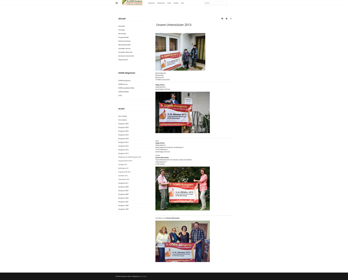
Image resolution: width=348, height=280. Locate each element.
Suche (169, 3)
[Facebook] (222, 18)
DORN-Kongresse (124, 81)
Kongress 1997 (123, 209)
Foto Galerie (122, 120)
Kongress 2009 (123, 187)
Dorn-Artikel (122, 116)
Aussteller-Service (124, 48)
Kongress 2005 (123, 194)
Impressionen (123, 60)
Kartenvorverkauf (124, 41)
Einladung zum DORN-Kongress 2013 (129, 157)
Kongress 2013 (123, 153)
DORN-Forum (123, 84)
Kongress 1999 (123, 205)
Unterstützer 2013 (123, 179)
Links (182, 3)
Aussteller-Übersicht (125, 52)
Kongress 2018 (123, 139)
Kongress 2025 (123, 124)
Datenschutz (161, 3)
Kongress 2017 (123, 142)
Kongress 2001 (123, 202)
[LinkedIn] (226, 18)
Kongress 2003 (123, 198)
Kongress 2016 (123, 146)
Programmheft (123, 37)
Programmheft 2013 (124, 172)
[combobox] (215, 3)
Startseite (121, 26)
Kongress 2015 (123, 150)
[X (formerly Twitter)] (230, 18)
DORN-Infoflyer (123, 92)
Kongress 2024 (123, 127)
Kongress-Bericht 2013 (125, 161)
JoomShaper (143, 276)
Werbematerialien (124, 45)
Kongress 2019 (123, 135)
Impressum (151, 3)
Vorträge (121, 30)
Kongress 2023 (123, 131)
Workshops (122, 34)
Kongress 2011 (123, 183)
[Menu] (117, 3)
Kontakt (176, 3)
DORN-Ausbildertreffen (126, 88)
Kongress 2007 (123, 191)
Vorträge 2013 (122, 164)
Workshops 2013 (123, 168)
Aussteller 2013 (123, 175)
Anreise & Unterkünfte (126, 56)
